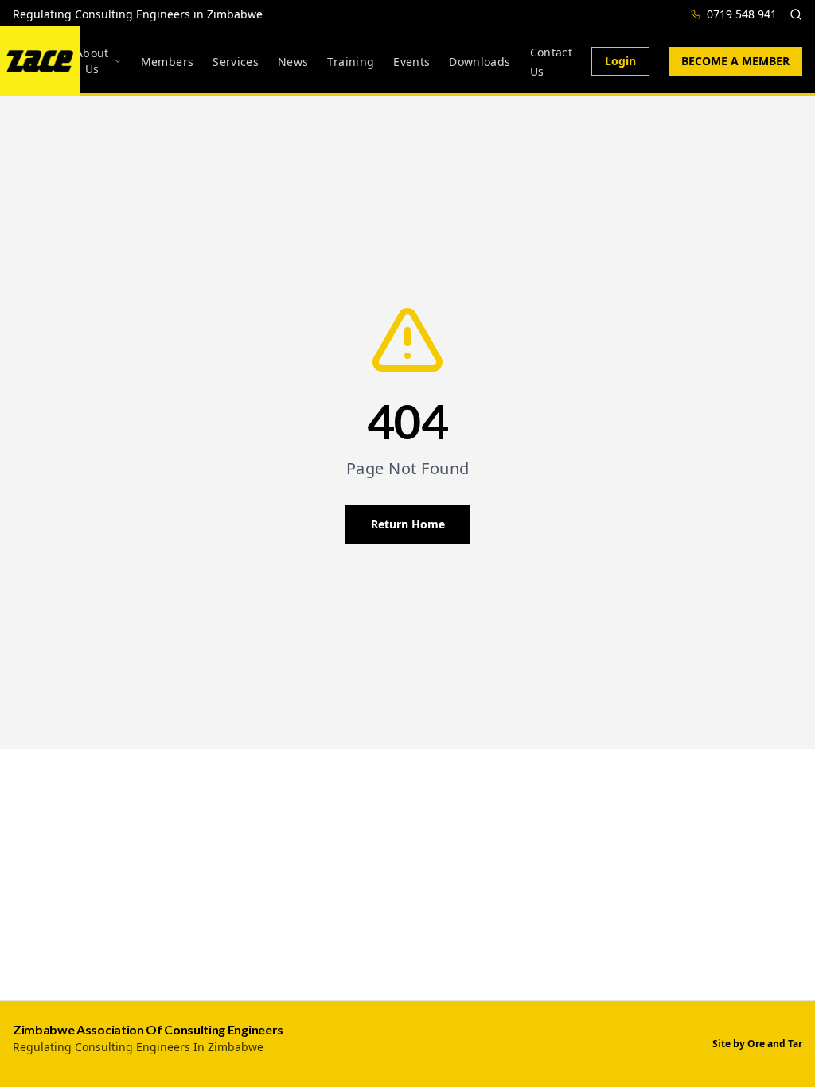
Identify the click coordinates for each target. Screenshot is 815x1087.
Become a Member (735, 60)
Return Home (408, 524)
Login (620, 60)
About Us (92, 60)
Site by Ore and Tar (757, 1044)
